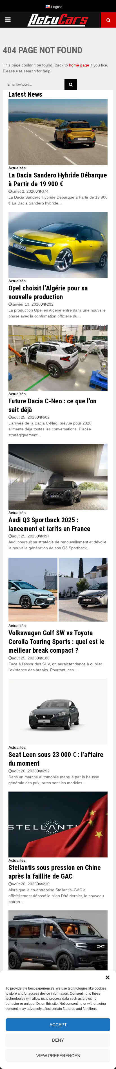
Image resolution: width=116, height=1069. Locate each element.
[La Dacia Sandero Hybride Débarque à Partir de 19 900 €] (58, 132)
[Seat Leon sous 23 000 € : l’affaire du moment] (58, 712)
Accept (58, 1024)
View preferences (58, 1055)
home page (79, 65)
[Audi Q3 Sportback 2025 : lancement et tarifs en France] (58, 477)
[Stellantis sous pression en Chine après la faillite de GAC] (58, 825)
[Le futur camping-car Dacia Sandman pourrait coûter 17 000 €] (58, 943)
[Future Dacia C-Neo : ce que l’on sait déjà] (58, 358)
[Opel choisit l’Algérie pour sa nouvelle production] (58, 245)
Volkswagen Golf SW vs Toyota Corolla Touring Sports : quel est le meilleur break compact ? (56, 641)
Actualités (17, 168)
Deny (58, 1040)
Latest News (25, 94)
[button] (107, 977)
